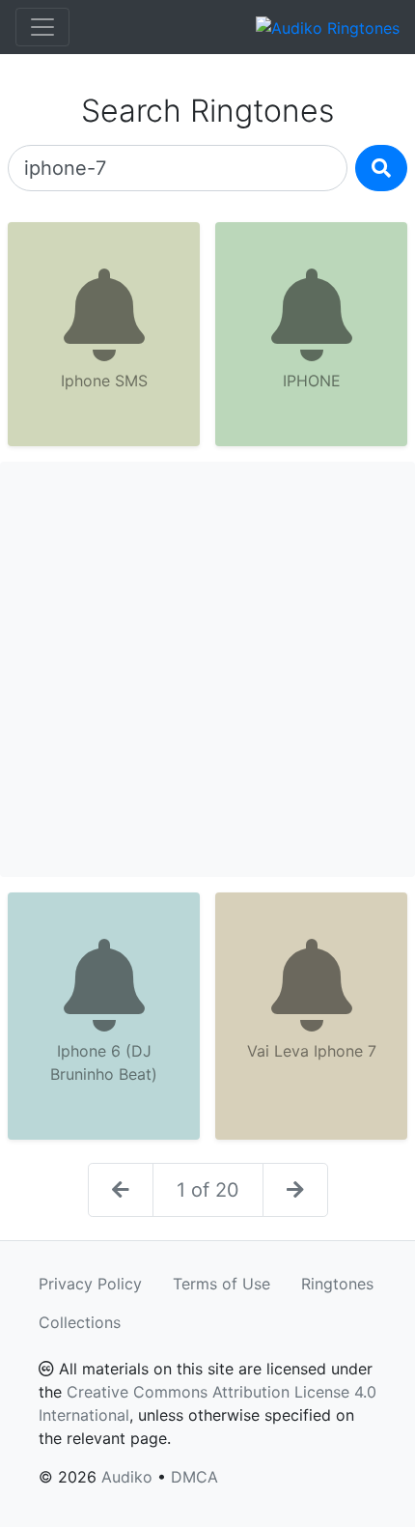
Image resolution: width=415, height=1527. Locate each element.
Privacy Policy (90, 1283)
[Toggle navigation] (42, 27)
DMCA (194, 1476)
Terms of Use (221, 1283)
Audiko (126, 1476)
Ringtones (337, 1283)
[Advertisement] (207, 669)
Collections (80, 1322)
